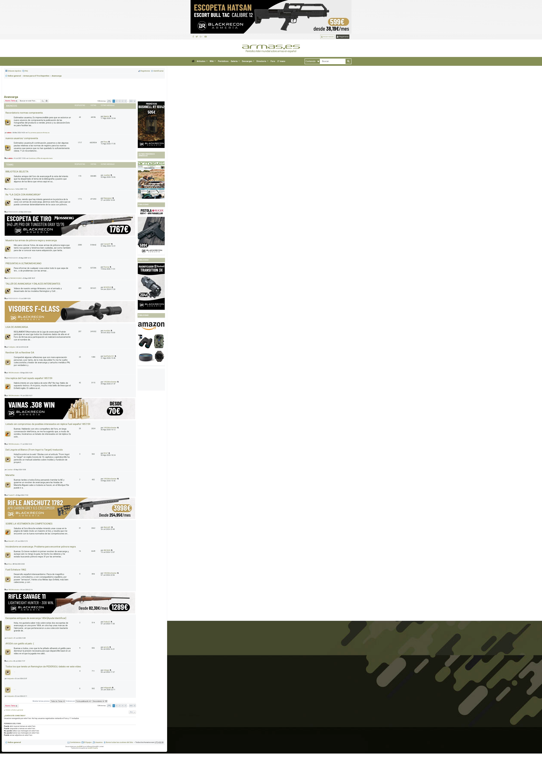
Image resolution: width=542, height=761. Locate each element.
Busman (11, 189)
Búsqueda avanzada (47, 101)
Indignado (10, 678)
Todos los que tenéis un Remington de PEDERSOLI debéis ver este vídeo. (43, 666)
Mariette (10, 475)
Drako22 (107, 622)
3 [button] (119, 705)
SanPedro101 (109, 356)
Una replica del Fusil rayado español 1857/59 (29, 378)
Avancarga (11, 97)
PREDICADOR (13, 212)
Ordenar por (70, 701)
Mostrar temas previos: (41, 701)
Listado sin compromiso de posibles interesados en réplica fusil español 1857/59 (48, 424)
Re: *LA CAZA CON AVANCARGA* (23, 194)
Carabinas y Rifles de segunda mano (41, 158)
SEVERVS (107, 287)
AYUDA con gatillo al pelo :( (20, 643)
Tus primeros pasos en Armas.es (39, 132)
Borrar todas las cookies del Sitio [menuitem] (119, 742)
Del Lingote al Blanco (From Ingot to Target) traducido (34, 449)
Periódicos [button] (223, 61)
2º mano (281, 61)
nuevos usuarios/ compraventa (22, 138)
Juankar (107, 175)
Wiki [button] (212, 61)
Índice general (14, 742)
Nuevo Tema (10, 101)
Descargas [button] (247, 61)
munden (107, 331)
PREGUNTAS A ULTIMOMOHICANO (23, 263)
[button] (193, 61)
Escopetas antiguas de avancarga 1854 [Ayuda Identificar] (36, 618)
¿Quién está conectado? (14, 716)
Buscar (43, 101)
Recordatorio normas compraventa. (24, 112)
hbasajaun (108, 198)
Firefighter (11, 347)
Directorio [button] (261, 61)
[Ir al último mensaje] (109, 142)
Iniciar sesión (328, 37)
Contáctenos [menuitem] (75, 742)
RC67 (106, 453)
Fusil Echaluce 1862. (16, 569)
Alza (9, 564)
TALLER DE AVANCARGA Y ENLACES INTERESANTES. (33, 283)
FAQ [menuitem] (26, 71)
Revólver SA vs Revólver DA (20, 352)
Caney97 (107, 244)
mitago (106, 670)
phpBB (79, 746)
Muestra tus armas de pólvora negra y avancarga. (31, 240)
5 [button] (125, 705)
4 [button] (122, 705)
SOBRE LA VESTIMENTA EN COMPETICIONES (29, 523)
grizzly (106, 647)
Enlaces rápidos (14, 71)
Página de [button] (109, 705)
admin (9, 132)
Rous (106, 142)
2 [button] (116, 705)
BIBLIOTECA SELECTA (17, 171)
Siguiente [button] (134, 705)
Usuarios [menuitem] (98, 742)
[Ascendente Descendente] (98, 701)
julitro (10, 661)
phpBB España (93, 748)
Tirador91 (11, 495)
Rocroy (106, 267)
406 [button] (131, 705)
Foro (273, 61)
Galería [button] (234, 61)
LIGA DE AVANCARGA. (17, 327)
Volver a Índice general (14, 710)
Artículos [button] (201, 61)
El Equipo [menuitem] (88, 742)
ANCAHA (107, 550)
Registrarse (343, 37)
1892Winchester (13, 373)
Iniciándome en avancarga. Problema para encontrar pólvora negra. (41, 546)
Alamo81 (107, 527)
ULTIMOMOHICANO (15, 278)
